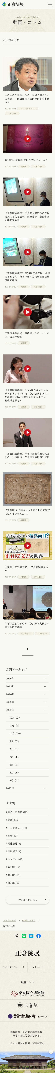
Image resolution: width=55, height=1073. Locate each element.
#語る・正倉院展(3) (17, 812)
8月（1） (15, 749)
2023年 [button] (10, 702)
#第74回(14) (13, 875)
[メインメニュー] (50, 4)
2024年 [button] (10, 694)
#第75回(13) (13, 882)
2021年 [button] (10, 788)
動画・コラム (28, 920)
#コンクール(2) (15, 859)
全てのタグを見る (28, 899)
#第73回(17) (13, 867)
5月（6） (15, 772)
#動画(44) (12, 820)
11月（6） (15, 725)
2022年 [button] (10, 710)
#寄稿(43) (12, 835)
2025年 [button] (10, 686)
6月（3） (15, 764)
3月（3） (15, 780)
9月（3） (15, 741)
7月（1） (15, 757)
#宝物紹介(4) (13, 851)
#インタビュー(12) (16, 827)
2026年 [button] (10, 678)
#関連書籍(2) (13, 843)
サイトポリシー (10, 967)
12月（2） (15, 717)
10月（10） (16, 733)
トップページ (9, 920)
